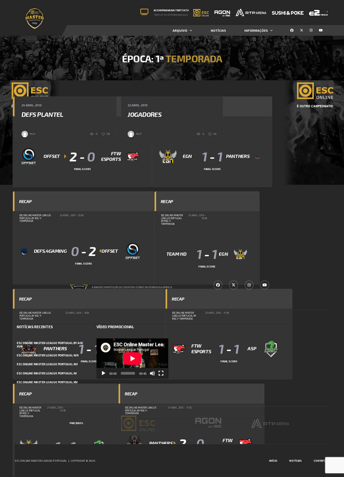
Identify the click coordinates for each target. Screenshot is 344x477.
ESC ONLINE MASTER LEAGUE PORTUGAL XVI (47, 364)
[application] (132, 358)
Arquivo (180, 30)
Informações (256, 30)
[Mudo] (152, 373)
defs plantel (42, 114)
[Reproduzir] (103, 373)
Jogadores (145, 114)
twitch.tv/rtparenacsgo (171, 14)
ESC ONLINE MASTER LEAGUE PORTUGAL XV (47, 373)
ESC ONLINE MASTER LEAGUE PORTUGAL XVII (47, 355)
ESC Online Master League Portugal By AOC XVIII (50, 344)
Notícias (218, 30)
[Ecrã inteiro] (161, 373)
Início (273, 460)
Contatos (321, 460)
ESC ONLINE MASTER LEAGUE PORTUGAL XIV (47, 382)
